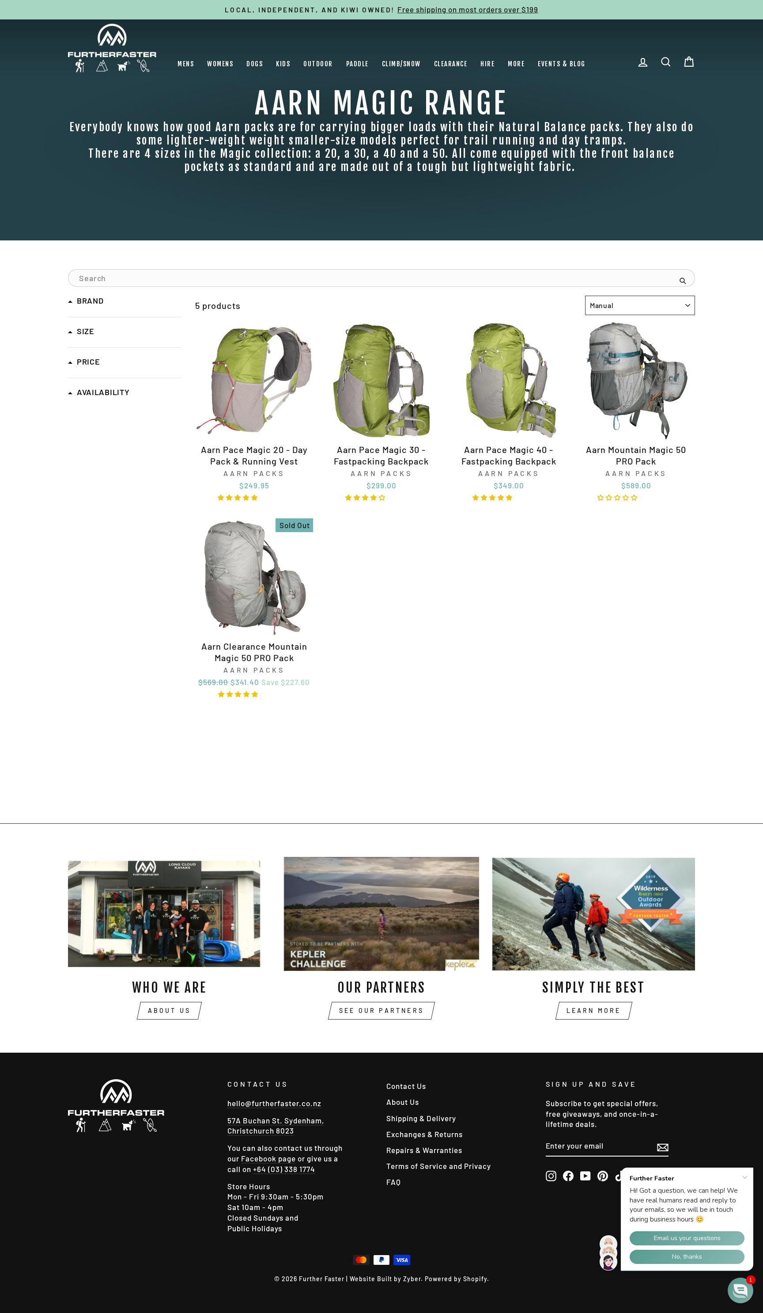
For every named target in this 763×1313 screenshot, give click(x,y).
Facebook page (268, 1158)
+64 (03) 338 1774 (284, 1169)
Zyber (412, 1279)
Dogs (254, 64)
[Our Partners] (381, 914)
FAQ (393, 1181)
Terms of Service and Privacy (438, 1165)
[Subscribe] (663, 1146)
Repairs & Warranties (424, 1150)
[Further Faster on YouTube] (585, 1175)
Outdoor (318, 64)
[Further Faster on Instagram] (551, 1175)
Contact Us (406, 1085)
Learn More (594, 1010)
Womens (220, 64)
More (516, 64)
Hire (487, 64)
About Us (169, 1010)
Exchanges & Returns (424, 1134)
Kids (283, 64)
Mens (186, 64)
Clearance (451, 64)
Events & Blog (561, 64)
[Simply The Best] (593, 914)
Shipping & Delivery (421, 1118)
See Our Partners (381, 1010)
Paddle (357, 64)
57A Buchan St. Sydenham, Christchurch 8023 (275, 1125)
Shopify (475, 1279)
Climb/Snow (401, 64)
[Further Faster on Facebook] (568, 1175)
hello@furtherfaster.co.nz (274, 1103)
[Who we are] (169, 914)
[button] (239, 496)
